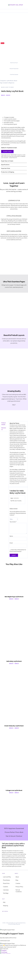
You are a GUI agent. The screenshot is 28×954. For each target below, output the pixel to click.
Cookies (18, 883)
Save (3, 43)
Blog (17, 880)
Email (11, 543)
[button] (14, 160)
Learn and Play (7, 877)
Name (11, 536)
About (17, 877)
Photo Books (6, 880)
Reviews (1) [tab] (3, 428)
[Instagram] (2, 914)
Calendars (6, 890)
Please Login (7, 151)
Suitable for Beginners (8, 82)
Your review (13, 522)
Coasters (5, 886)
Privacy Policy (19, 886)
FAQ (4, 902)
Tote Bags (5, 893)
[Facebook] (4, 914)
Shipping (5, 905)
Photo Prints (6, 883)
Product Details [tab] (3, 423)
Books (15, 80)
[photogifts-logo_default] (15, 4)
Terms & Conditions (19, 890)
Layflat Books (9, 80)
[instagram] (25, 2)
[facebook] (27, 2)
